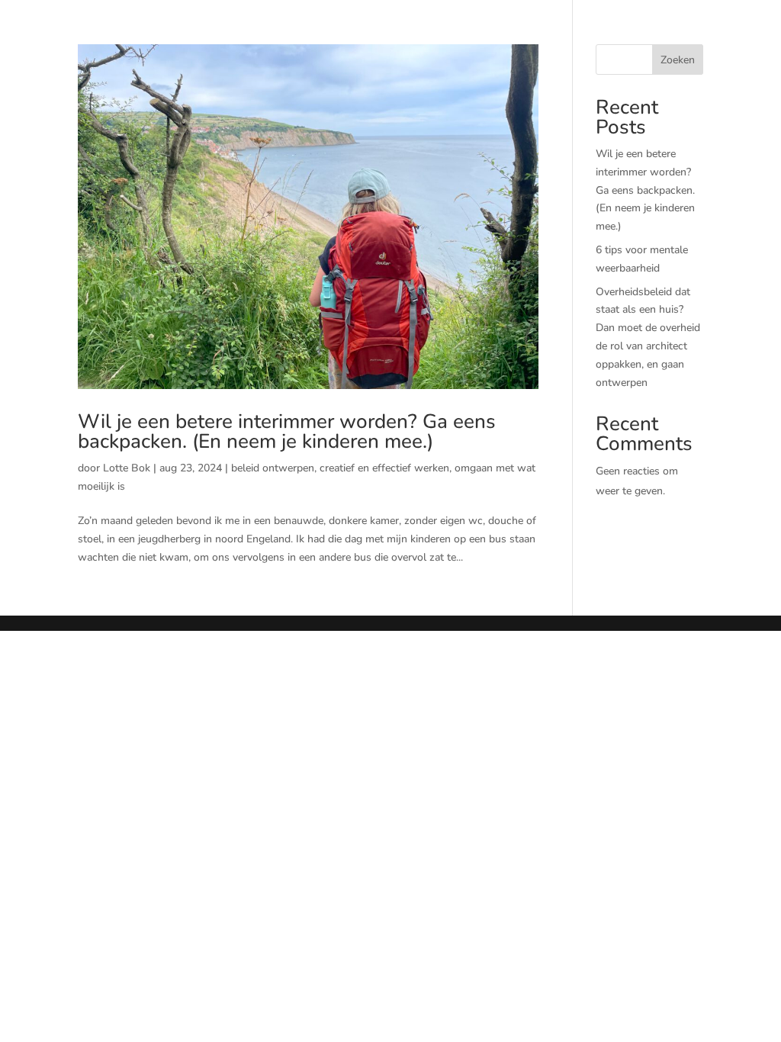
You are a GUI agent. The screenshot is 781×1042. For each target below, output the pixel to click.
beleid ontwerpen (272, 468)
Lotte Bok (126, 468)
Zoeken (677, 60)
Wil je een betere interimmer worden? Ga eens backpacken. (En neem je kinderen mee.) (287, 431)
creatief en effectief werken (384, 468)
